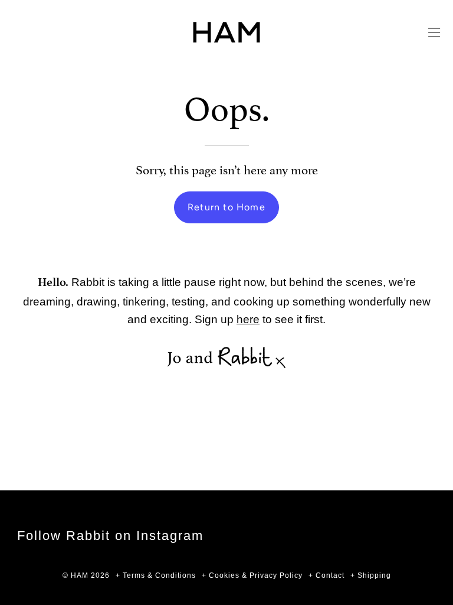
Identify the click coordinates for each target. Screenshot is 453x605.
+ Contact (326, 575)
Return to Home (226, 207)
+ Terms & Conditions (156, 575)
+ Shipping (370, 575)
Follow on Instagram (110, 535)
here (248, 319)
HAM (79, 575)
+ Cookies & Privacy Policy (252, 575)
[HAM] (226, 32)
